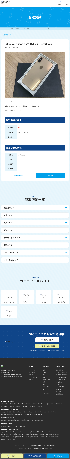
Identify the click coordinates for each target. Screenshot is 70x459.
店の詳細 (50, 175)
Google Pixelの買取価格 (9, 409)
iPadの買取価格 (6, 423)
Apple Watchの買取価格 (10, 429)
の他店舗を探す (19, 175)
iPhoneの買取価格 (7, 401)
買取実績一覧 (30, 29)
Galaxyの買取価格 (7, 418)
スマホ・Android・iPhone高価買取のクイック (13, 29)
